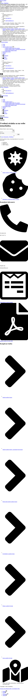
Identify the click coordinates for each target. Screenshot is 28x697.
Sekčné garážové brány (7, 101)
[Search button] (13, 131)
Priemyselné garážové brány (11, 105)
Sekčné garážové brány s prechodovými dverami (15, 104)
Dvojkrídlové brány (7, 106)
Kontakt (5, 113)
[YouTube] (2, 97)
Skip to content (3, 0)
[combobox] (6, 132)
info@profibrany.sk (10, 93)
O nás (4, 100)
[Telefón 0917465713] (3, 89)
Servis (4, 108)
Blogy (5, 111)
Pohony (4, 107)
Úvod (4, 99)
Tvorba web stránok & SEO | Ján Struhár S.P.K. (10, 688)
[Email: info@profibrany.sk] (3, 91)
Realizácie (6, 110)
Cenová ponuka (4, 95)
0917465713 (8, 90)
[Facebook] (1, 97)
